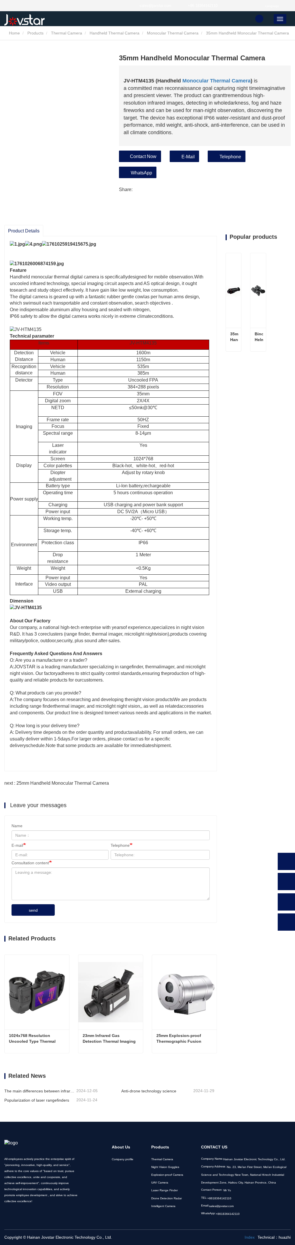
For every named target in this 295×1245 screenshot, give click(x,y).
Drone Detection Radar (166, 1198)
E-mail (17, 845)
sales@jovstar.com (155, 6)
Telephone (230, 156)
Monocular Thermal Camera (172, 33)
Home (14, 33)
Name (17, 825)
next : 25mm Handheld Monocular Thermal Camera (56, 783)
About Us (121, 1147)
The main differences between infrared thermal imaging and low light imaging (39, 1091)
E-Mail (188, 156)
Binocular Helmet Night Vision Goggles (259, 337)
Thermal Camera (66, 33)
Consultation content (30, 863)
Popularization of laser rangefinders (36, 1100)
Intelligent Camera (163, 1206)
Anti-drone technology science (148, 1091)
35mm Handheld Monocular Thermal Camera (234, 337)
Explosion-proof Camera (167, 1174)
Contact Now (143, 156)
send (33, 910)
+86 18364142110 (203, 6)
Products (35, 33)
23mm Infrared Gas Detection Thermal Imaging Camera (110, 1038)
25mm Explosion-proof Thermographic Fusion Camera (179, 1038)
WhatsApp (141, 172)
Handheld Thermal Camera (114, 33)
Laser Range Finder (164, 1190)
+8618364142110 (219, 1198)
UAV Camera (159, 1182)
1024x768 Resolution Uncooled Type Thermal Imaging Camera (33, 1038)
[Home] (33, 20)
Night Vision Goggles (165, 1167)
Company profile (122, 1159)
